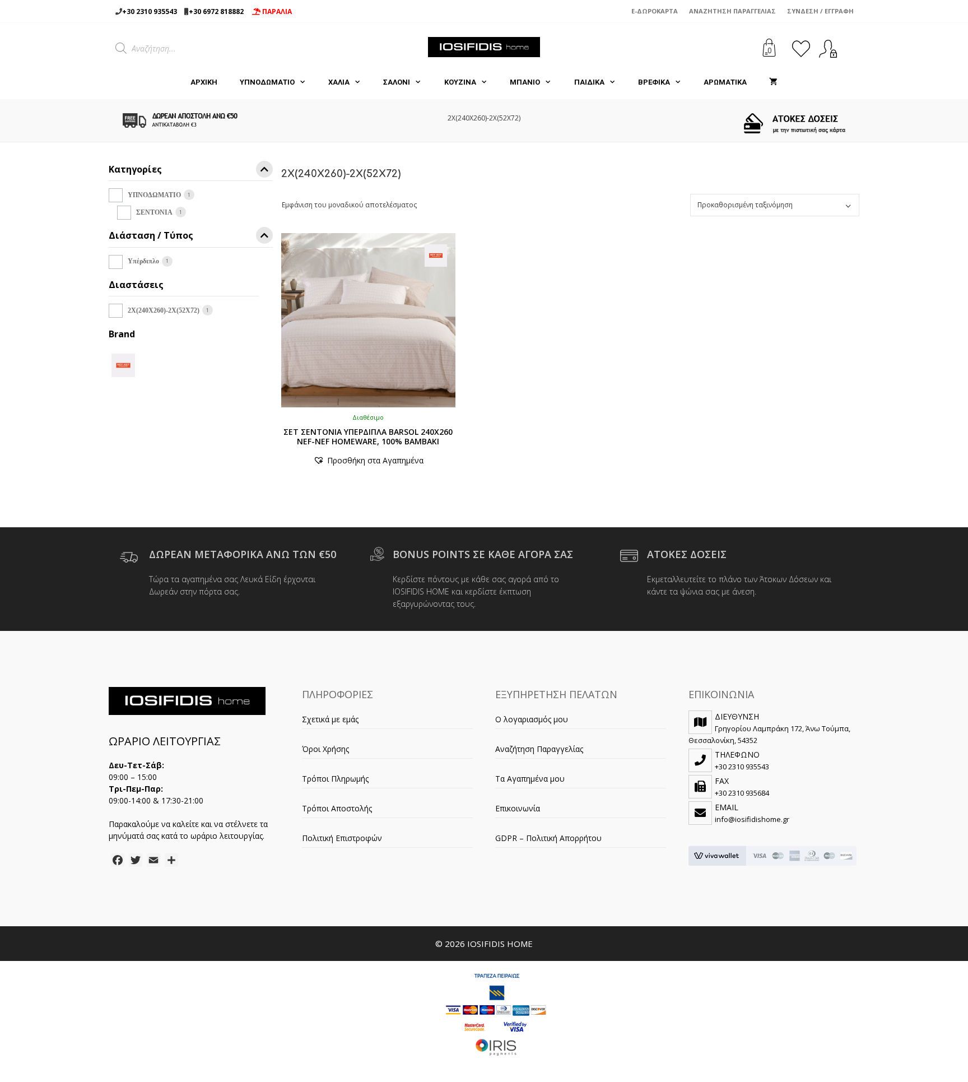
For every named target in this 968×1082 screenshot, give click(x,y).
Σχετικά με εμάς (330, 719)
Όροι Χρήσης (325, 749)
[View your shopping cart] (773, 82)
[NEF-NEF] (123, 364)
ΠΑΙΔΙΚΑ (589, 82)
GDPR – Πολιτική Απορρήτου (548, 838)
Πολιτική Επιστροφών (342, 838)
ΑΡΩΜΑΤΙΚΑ (725, 82)
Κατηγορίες (135, 170)
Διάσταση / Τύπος (151, 236)
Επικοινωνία (517, 808)
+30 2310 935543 (149, 11)
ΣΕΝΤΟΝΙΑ (154, 212)
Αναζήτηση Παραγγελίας (732, 11)
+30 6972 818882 (216, 11)
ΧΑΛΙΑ (339, 82)
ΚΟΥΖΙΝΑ (460, 82)
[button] (368, 460)
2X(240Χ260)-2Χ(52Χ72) (163, 310)
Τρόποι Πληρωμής (335, 778)
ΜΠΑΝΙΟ (525, 82)
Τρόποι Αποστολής (337, 808)
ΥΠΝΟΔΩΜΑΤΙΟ (267, 82)
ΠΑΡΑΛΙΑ (276, 11)
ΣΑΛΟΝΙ (396, 82)
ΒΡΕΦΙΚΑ (654, 82)
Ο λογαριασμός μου (531, 719)
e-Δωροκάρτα (654, 11)
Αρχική (203, 82)
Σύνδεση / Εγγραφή (820, 11)
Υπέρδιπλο (143, 261)
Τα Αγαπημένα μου (530, 778)
